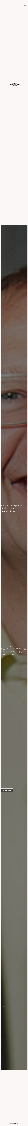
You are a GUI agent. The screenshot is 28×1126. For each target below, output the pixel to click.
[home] (14, 84)
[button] (25, 6)
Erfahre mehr (7, 790)
